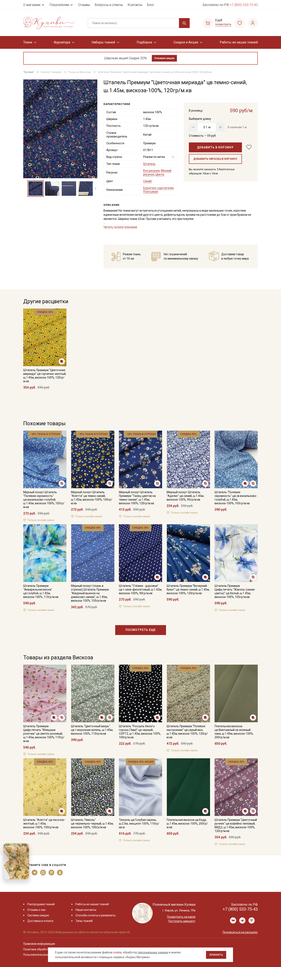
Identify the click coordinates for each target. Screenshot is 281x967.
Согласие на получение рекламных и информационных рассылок (132, 525)
